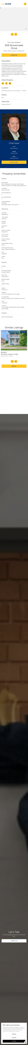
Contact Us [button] (14, 940)
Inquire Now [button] (14, 55)
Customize (14, 1037)
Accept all (14, 1041)
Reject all (14, 1034)
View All (14, 366)
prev (12, 34)
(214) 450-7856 (14, 153)
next (15, 34)
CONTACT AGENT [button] (14, 162)
